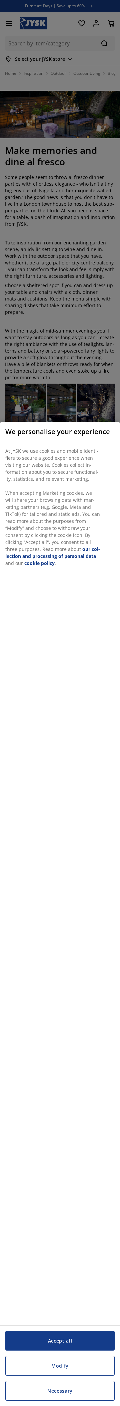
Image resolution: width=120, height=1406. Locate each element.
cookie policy (39, 563)
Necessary (60, 1391)
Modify (60, 1366)
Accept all (60, 1341)
